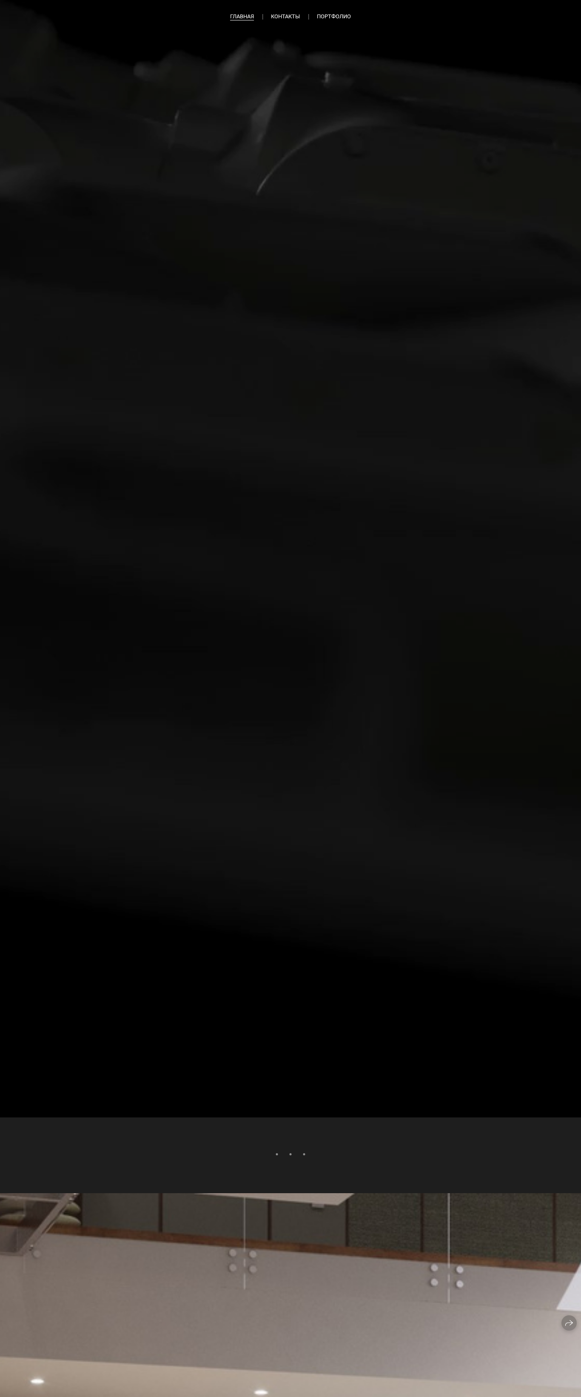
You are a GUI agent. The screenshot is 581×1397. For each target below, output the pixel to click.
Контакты (285, 16)
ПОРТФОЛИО (334, 16)
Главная (242, 16)
